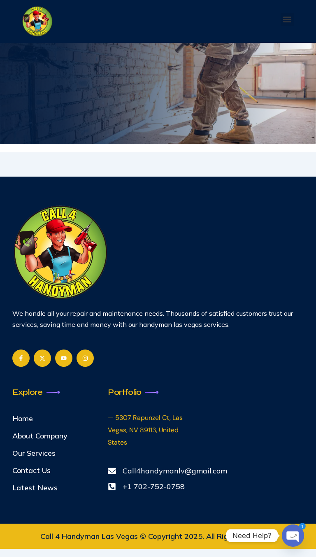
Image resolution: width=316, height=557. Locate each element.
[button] (287, 19)
